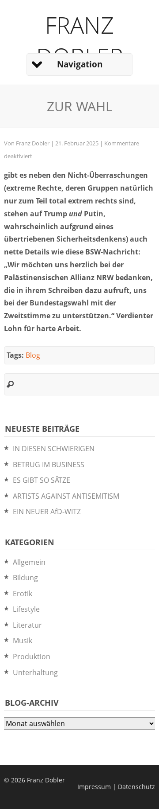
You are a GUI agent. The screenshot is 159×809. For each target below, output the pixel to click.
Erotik (22, 593)
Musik (22, 640)
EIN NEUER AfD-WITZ (47, 511)
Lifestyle (26, 609)
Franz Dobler (79, 40)
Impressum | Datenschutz (116, 786)
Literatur (27, 625)
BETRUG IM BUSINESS (48, 464)
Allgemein (29, 562)
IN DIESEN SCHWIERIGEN (54, 448)
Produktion (31, 656)
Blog (33, 355)
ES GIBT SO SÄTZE (41, 480)
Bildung (25, 577)
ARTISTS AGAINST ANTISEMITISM (66, 496)
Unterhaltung (35, 672)
